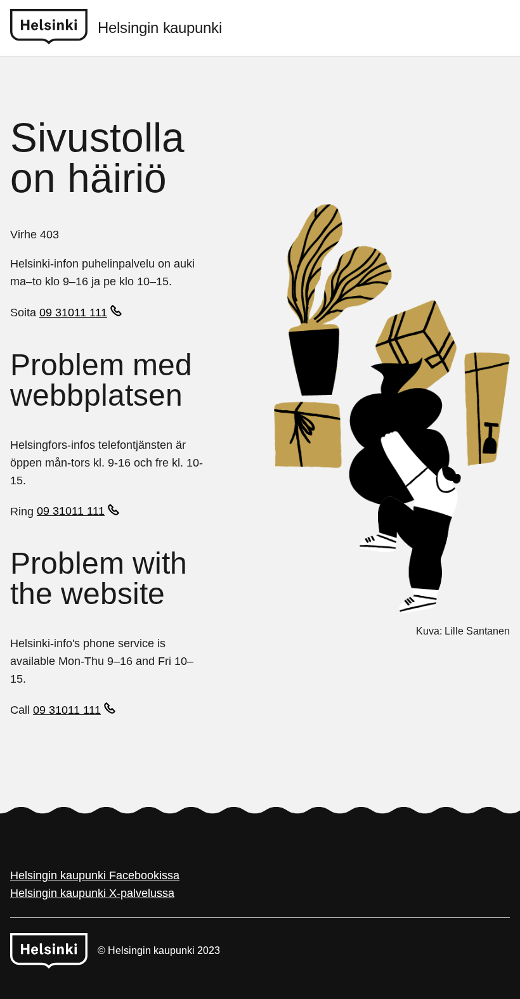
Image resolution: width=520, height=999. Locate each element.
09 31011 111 (73, 312)
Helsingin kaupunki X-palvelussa (92, 893)
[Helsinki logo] (54, 28)
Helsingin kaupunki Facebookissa (94, 875)
